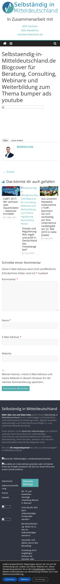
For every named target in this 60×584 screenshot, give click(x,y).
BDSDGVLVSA (25, 146)
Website (6, 353)
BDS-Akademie (30, 30)
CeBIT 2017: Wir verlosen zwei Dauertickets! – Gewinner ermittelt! (11, 206)
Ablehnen (24, 579)
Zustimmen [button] (9, 579)
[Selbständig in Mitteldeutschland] (5, 43)
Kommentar (10, 279)
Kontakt (5, 497)
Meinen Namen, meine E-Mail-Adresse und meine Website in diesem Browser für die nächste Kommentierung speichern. (27, 378)
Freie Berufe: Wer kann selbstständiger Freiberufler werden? (29, 513)
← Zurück (8, 171)
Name (6, 320)
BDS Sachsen (30, 26)
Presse (5, 493)
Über (5, 140)
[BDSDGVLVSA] (9, 148)
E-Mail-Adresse (11, 337)
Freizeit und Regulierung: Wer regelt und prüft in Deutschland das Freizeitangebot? (29, 239)
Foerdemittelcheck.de (30, 34)
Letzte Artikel (17, 140)
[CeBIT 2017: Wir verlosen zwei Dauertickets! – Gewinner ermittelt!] (11, 187)
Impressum (7, 481)
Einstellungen (40, 579)
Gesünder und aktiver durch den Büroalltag (29, 543)
